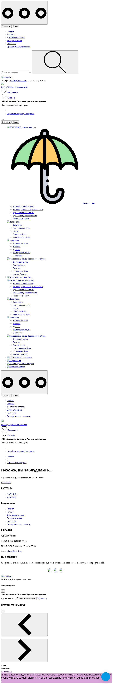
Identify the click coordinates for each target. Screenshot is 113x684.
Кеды (15, 231)
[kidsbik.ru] (6, 77)
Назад (15, 26)
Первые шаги (19, 265)
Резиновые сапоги (21, 218)
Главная (10, 31)
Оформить (29, 113)
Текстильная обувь (21, 237)
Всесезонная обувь (36, 258)
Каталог (10, 34)
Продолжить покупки (26, 598)
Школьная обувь (20, 271)
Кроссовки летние (21, 228)
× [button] (1, 681)
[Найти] (55, 62)
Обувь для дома (20, 262)
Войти (4, 87)
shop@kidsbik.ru (14, 551)
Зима (16, 240)
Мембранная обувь (21, 252)
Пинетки (16, 268)
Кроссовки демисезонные (25, 215)
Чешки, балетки (20, 274)
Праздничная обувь (22, 348)
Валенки (16, 246)
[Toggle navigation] (24, 13)
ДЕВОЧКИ (11, 497)
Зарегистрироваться (17, 87)
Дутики (16, 249)
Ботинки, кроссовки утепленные (28, 209)
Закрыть (6, 26)
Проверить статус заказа (18, 46)
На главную (6, 482)
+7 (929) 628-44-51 (18, 80)
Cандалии (17, 225)
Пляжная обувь (19, 234)
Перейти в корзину (16, 113)
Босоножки (18, 302)
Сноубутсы (18, 255)
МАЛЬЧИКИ (12, 494)
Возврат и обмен (14, 40)
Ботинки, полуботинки (23, 206)
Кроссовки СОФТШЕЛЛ (23, 212)
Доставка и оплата (15, 37)
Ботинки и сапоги (20, 243)
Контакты (11, 43)
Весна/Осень (88, 203)
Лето (16, 221)
